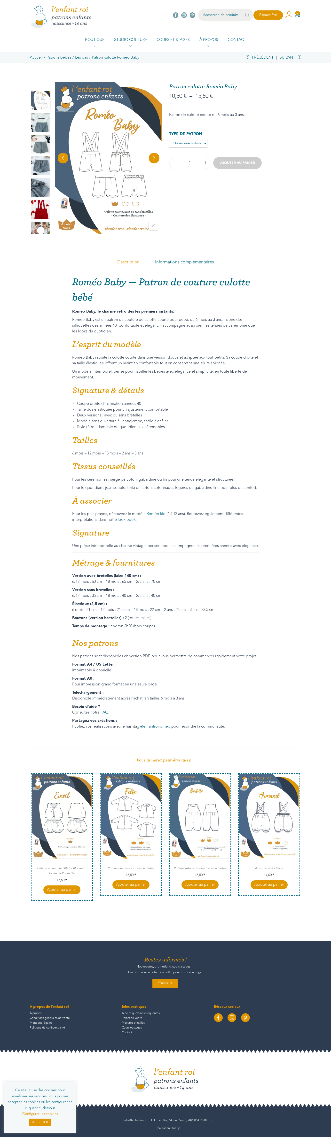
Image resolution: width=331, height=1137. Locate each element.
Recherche (247, 16)
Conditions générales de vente (50, 1018)
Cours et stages (132, 1027)
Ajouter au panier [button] (62, 890)
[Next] (154, 158)
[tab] (128, 262)
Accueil (36, 58)
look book (127, 520)
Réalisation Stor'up (168, 1128)
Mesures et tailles (133, 1023)
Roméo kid (156, 514)
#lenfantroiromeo (155, 727)
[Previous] (63, 158)
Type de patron (185, 134)
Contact (127, 1032)
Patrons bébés (59, 58)
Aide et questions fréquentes (141, 1013)
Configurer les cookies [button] (40, 1114)
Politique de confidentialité (47, 1027)
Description (128, 262)
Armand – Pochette (269, 868)
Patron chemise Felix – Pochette (131, 868)
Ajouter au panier (237, 163)
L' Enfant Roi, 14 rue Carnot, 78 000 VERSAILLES (181, 1120)
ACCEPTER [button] (40, 1122)
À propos (35, 1013)
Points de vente (132, 1018)
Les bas (81, 58)
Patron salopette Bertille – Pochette (200, 868)
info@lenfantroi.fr (135, 1120)
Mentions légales (41, 1023)
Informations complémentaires (184, 262)
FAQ (104, 712)
